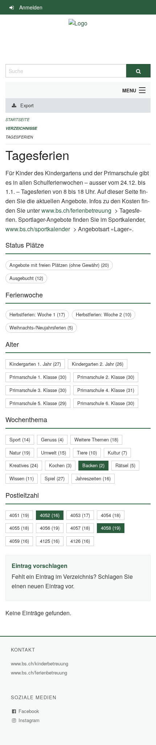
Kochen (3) (60, 465)
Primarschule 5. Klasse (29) (37, 403)
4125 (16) (49, 540)
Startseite (17, 119)
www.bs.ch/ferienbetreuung (77, 210)
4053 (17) (80, 515)
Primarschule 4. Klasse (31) (105, 389)
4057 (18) (80, 527)
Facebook (29, 711)
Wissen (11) (21, 478)
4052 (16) (49, 515)
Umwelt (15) (53, 452)
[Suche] (138, 70)
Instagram (29, 720)
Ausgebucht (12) (26, 278)
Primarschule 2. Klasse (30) (105, 376)
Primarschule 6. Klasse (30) (105, 403)
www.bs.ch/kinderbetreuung (40, 663)
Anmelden (30, 7)
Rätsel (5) (125, 465)
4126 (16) (80, 540)
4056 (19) (49, 527)
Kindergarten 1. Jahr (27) (35, 363)
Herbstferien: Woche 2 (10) (103, 314)
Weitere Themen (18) (96, 439)
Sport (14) (19, 439)
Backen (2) (93, 465)
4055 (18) (19, 527)
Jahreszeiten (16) (93, 478)
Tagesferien (19, 137)
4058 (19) (110, 527)
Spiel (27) (55, 478)
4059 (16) (19, 540)
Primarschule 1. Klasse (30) (37, 376)
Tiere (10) (87, 452)
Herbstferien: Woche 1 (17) (37, 314)
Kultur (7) (117, 452)
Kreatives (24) (23, 465)
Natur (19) (19, 452)
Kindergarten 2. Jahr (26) (97, 363)
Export (27, 105)
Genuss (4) (52, 439)
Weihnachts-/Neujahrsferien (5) (41, 327)
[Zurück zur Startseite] (78, 39)
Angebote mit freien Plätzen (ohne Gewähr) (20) (59, 264)
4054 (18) (110, 515)
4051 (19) (19, 515)
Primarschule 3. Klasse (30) (37, 389)
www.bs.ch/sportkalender (38, 229)
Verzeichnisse (21, 128)
